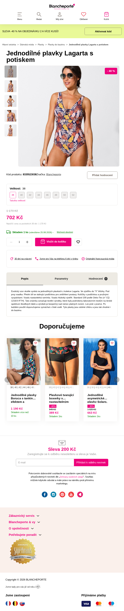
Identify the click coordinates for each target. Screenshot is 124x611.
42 (30, 195)
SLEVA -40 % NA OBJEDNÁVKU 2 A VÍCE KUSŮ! (30, 31)
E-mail (22, 462)
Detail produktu (37, 415)
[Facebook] (44, 495)
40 (21, 195)
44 (39, 195)
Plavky (41, 44)
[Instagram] (53, 495)
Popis (24, 278)
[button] (7, 380)
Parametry (61, 278)
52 (73, 195)
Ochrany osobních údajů (71, 477)
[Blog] (79, 495)
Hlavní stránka (9, 44)
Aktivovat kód (103, 31)
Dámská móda (27, 44)
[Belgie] (16, 603)
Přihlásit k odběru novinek (91, 462)
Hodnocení (97, 278)
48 (56, 195)
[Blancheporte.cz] (62, 7)
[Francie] (8, 603)
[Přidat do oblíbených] (78, 242)
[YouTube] (70, 495)
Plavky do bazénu (56, 44)
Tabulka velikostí (17, 200)
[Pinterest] (62, 495)
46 (47, 195)
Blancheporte (53, 174)
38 (13, 195)
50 (64, 195)
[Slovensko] (23, 603)
